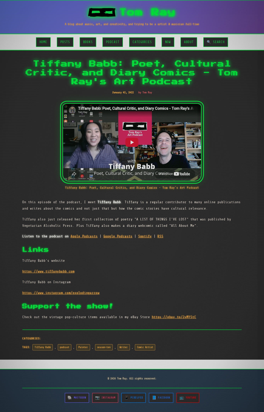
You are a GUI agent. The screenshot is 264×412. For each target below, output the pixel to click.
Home (43, 42)
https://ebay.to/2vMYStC (174, 317)
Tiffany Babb (43, 347)
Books (88, 42)
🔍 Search (216, 42)
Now (168, 42)
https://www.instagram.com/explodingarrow (61, 293)
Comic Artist (145, 347)
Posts (65, 42)
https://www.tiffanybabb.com (48, 271)
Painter (83, 347)
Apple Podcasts (84, 236)
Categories (142, 42)
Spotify (145, 236)
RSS (160, 236)
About (189, 42)
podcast (64, 347)
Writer (124, 347)
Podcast (112, 42)
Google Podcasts (117, 236)
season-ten (104, 347)
